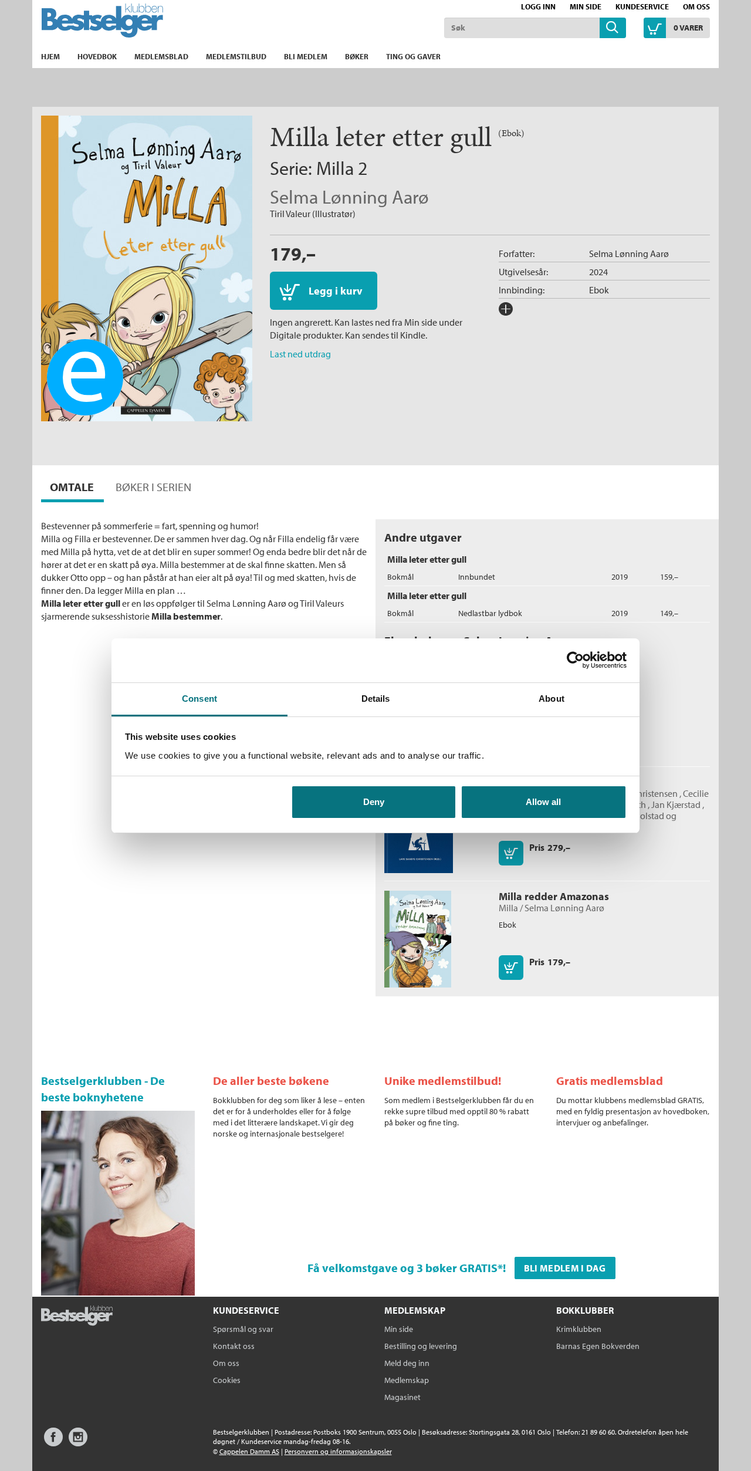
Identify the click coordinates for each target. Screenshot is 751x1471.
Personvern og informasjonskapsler (338, 1451)
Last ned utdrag (300, 354)
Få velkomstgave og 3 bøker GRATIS (402, 1267)
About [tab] (551, 699)
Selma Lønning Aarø (349, 196)
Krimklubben (578, 1329)
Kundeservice (642, 6)
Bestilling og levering (420, 1346)
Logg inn (538, 6)
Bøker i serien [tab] (153, 486)
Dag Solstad (640, 815)
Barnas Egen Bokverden (598, 1346)
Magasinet (402, 1397)
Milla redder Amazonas (554, 896)
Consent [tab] (199, 699)
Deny (373, 802)
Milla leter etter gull (426, 559)
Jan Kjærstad (676, 804)
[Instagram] (78, 1442)
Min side (585, 6)
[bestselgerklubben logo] (77, 1317)
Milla (335, 168)
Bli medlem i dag (565, 1268)
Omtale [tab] (72, 486)
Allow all (543, 802)
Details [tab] (375, 699)
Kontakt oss (234, 1346)
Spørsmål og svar (243, 1329)
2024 (598, 272)
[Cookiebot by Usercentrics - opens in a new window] (575, 660)
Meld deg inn (406, 1363)
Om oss (696, 6)
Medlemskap (406, 1380)
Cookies (227, 1380)
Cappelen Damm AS (249, 1451)
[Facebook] (53, 1442)
